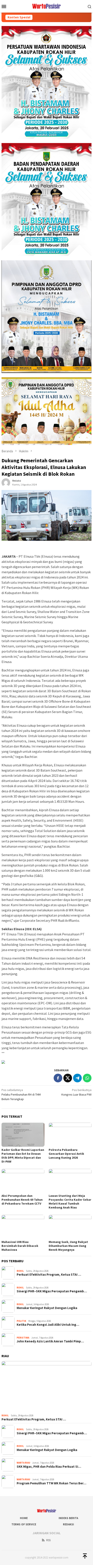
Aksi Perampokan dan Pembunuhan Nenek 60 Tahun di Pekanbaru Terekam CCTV (22, 1199)
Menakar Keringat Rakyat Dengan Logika (47, 1308)
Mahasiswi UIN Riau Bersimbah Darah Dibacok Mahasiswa (20, 1246)
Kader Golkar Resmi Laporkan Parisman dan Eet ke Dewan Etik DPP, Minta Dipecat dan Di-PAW (23, 1155)
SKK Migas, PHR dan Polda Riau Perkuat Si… (49, 1467)
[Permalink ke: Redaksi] (6, 482)
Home (24, 1518)
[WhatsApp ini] (87, 1078)
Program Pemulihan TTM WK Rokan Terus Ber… (51, 1483)
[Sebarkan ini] (58, 1078)
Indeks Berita (68, 1518)
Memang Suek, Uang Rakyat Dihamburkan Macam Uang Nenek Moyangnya (68, 1246)
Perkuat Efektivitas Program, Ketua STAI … (49, 1275)
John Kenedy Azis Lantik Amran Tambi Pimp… (50, 1341)
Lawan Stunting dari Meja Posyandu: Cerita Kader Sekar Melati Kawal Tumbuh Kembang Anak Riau (70, 1201)
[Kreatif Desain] (3, 1061)
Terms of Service (23, 1524)
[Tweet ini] (67, 1078)
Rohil (20, 1270)
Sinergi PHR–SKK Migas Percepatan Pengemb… (52, 1291)
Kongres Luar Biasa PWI (76, 1092)
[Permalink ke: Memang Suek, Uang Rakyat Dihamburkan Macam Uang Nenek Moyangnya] (70, 1227)
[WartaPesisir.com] (46, 6)
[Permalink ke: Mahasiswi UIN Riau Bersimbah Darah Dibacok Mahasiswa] (23, 1227)
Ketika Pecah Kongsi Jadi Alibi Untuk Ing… (48, 1325)
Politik (21, 1320)
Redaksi (68, 1524)
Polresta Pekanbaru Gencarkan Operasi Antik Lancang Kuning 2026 (66, 1154)
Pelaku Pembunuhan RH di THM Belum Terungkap (21, 1094)
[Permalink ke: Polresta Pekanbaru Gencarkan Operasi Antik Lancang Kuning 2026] (70, 1135)
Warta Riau (23, 1462)
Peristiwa (23, 1337)
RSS (48, 1540)
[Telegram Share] (77, 1078)
